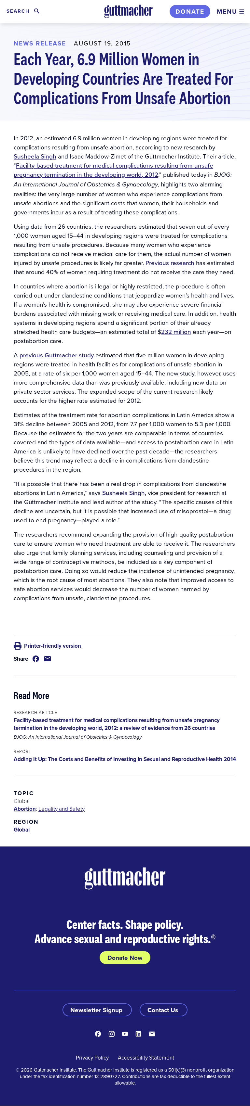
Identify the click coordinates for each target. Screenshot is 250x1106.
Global (22, 829)
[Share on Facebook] (36, 659)
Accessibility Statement (146, 1058)
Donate (189, 11)
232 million (176, 331)
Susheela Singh (35, 156)
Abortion (25, 809)
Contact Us (163, 1009)
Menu (227, 11)
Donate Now (125, 957)
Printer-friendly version (52, 646)
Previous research (170, 262)
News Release (40, 43)
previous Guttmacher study (57, 354)
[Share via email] (47, 659)
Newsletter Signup (97, 1009)
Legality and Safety (61, 809)
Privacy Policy (92, 1058)
